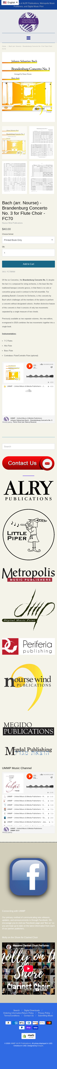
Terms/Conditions (12, 1015)
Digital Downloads (32, 1010)
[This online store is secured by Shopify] (28, 1038)
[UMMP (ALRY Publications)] (29, 30)
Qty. (3, 247)
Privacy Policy (44, 1013)
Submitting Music (45, 1015)
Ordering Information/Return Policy (18, 1013)
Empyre (40, 1045)
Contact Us (29, 1015)
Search (16, 1010)
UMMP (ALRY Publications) (20, 1043)
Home (4, 46)
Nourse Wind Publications (12, 223)
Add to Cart (28, 264)
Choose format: (8, 234)
